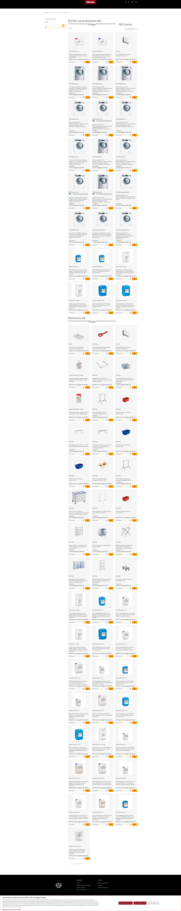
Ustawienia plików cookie (153, 903)
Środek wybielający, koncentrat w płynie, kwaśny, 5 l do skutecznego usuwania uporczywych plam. (101, 271)
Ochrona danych (14, 909)
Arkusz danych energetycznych (104, 120)
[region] (90, 903)
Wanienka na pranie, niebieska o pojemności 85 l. (76, 479)
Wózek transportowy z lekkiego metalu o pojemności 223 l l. (101, 546)
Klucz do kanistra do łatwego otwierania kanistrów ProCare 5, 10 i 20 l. (101, 348)
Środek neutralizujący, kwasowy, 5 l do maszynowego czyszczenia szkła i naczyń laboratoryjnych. (78, 56)
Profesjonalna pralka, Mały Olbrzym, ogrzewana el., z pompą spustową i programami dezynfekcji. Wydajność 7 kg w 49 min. (126, 197)
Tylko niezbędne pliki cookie (140, 903)
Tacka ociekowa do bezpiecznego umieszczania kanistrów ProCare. (76, 348)
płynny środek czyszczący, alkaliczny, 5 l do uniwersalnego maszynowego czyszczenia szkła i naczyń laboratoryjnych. (101, 56)
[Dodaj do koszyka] (87, 62)
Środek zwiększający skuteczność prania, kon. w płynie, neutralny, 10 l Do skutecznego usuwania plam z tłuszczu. (125, 649)
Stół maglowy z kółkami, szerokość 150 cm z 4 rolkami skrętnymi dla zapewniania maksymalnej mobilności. (102, 446)
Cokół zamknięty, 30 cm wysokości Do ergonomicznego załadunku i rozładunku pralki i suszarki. (125, 380)
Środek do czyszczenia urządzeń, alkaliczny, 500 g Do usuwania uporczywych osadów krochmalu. (78, 380)
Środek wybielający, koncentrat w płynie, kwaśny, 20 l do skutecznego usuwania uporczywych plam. (101, 305)
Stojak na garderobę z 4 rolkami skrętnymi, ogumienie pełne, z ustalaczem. (101, 512)
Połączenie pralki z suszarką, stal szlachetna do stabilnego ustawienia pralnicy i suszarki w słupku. (102, 380)
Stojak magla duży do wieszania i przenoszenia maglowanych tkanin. (123, 479)
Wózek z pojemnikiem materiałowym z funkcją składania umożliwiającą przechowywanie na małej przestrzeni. (124, 547)
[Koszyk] (136, 2)
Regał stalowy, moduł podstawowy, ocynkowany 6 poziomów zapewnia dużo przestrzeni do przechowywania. (78, 581)
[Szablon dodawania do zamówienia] (83, 62)
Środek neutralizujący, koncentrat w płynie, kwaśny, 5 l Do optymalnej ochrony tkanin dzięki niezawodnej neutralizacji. (125, 749)
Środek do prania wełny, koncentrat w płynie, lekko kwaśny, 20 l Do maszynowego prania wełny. (102, 715)
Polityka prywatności (6, 909)
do (53, 25)
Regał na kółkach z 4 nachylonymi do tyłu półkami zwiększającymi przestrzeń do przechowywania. (78, 547)
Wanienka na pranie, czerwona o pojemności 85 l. (123, 512)
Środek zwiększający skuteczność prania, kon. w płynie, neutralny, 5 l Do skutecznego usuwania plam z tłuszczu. (102, 683)
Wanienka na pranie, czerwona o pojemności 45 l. (123, 413)
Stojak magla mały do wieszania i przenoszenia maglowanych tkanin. (100, 413)
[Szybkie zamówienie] (132, 2)
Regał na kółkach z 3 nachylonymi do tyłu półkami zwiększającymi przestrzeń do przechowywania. (101, 581)
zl (45, 25)
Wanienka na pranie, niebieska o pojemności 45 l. (123, 446)
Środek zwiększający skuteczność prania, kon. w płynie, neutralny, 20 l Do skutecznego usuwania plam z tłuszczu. (78, 683)
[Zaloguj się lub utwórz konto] (129, 2)
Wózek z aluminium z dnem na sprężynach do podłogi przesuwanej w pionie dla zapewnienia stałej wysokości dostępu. (79, 513)
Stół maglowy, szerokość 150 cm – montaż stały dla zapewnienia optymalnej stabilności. (79, 446)
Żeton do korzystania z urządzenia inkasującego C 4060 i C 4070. (99, 479)
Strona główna (46, 12)
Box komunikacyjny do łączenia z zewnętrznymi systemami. (123, 55)
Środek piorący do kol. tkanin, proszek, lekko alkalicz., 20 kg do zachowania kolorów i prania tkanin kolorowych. (102, 749)
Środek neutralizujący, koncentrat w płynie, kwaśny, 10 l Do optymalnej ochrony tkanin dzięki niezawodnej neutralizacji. (125, 615)
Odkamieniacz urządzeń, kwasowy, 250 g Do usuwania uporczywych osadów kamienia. (79, 413)
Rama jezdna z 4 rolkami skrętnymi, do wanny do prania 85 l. (124, 580)
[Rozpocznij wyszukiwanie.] (125, 2)
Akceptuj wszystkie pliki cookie (125, 903)
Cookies (19, 909)
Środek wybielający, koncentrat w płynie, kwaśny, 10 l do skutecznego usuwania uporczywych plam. (125, 715)
